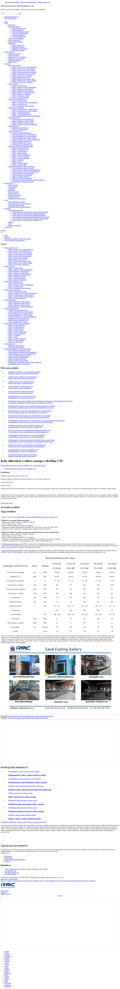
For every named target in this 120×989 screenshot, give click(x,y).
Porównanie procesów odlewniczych (19, 207)
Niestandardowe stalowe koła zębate (23, 181)
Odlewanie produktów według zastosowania (21, 166)
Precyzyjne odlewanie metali (66, 881)
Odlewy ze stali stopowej (19, 104)
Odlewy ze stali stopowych (20, 149)
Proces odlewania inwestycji (16, 202)
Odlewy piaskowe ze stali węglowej (22, 91)
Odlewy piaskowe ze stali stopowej (22, 89)
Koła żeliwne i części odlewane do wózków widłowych (28, 180)
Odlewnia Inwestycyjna (19, 28)
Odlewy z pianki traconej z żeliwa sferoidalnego (26, 116)
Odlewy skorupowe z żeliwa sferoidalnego (24, 102)
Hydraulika (11, 190)
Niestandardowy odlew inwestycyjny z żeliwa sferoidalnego (26, 437)
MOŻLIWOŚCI (9, 52)
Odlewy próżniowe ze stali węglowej (23, 121)
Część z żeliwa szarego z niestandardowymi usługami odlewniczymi (28, 432)
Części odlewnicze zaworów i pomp (22, 168)
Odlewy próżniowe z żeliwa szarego (23, 123)
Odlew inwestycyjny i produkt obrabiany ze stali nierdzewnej (26, 446)
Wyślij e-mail (5, 891)
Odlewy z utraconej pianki (16, 107)
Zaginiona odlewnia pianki (20, 33)
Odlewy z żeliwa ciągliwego (20, 156)
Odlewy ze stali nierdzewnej (20, 148)
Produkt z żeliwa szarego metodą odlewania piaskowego (29, 790)
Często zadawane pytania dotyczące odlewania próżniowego (30, 219)
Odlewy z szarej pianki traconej (21, 114)
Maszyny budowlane (14, 195)
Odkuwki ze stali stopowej (20, 129)
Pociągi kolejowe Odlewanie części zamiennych (26, 170)
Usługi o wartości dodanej (16, 38)
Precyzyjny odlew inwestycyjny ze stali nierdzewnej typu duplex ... (28, 412)
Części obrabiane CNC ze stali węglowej (24, 136)
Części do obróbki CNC (15, 131)
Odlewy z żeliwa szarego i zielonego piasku (24, 819)
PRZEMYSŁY (9, 183)
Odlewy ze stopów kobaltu (20, 163)
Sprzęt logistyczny (13, 197)
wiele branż (31, 550)
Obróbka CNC (12, 62)
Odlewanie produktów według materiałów (20, 146)
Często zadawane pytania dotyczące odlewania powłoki (28, 215)
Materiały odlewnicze (18, 47)
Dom (6, 21)
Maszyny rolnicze (13, 192)
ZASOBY (7, 208)
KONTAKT (8, 227)
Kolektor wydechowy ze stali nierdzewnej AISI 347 (23, 373)
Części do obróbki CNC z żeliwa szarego (24, 138)
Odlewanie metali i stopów (16, 205)
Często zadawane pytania (15, 210)
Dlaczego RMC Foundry (15, 42)
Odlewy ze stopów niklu (19, 165)
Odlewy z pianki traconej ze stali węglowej (25, 111)
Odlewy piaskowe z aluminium (21, 94)
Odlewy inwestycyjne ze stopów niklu (23, 79)
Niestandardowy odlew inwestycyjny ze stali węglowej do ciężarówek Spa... (31, 422)
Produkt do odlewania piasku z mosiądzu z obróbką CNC (25, 427)
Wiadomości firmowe (18, 50)
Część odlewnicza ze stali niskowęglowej (20, 393)
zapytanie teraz (5, 853)
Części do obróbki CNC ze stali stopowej (24, 134)
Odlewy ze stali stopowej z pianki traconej (24, 109)
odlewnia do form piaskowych (13, 544)
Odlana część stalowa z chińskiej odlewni (20, 383)
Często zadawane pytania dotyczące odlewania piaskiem (28, 213)
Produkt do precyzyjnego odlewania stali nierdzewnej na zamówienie (28, 417)
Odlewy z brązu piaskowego (20, 97)
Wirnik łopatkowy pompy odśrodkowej (20, 388)
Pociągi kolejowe (13, 193)
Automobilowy (12, 187)
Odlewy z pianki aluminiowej (21, 112)
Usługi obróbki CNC (51, 881)
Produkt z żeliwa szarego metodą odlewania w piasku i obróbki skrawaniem (30, 716)
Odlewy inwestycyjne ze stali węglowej (24, 70)
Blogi (6, 200)
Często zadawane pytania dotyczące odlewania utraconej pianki (31, 217)
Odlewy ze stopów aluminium (21, 158)
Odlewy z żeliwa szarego (19, 101)
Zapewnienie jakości (14, 40)
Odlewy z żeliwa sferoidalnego (21, 155)
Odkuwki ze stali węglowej (20, 128)
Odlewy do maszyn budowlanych (22, 178)
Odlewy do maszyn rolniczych (21, 176)
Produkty (7, 64)
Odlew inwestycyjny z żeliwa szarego (22, 797)
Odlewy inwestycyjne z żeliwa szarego (23, 74)
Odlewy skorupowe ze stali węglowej (23, 106)
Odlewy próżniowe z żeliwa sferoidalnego (24, 124)
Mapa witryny (5, 879)
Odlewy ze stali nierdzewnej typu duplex (24, 72)
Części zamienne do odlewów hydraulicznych (25, 171)
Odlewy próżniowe (14, 117)
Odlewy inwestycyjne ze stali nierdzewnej (24, 67)
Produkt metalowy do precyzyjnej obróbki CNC (22, 451)
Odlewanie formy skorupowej (17, 57)
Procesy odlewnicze (18, 45)
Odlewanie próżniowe (14, 60)
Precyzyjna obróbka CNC (44, 517)
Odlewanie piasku (13, 55)
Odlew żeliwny (28, 881)
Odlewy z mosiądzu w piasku (21, 96)
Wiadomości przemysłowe (20, 48)
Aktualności (11, 43)
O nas (6, 23)
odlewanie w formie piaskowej (27, 517)
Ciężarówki (11, 188)
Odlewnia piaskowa (18, 30)
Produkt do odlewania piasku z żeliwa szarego (22, 456)
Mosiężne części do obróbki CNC (22, 141)
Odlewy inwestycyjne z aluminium (22, 82)
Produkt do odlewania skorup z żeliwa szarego (26, 811)
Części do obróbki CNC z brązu (21, 143)
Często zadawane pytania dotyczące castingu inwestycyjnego (30, 212)
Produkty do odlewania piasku (10, 550)
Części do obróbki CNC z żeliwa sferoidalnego (26, 139)
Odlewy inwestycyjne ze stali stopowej (23, 69)
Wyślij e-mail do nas (7, 503)
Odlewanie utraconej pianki (16, 59)
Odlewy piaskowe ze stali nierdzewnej (23, 92)
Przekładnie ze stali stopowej (16, 198)
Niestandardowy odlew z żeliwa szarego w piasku (27, 775)
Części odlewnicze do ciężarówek (22, 175)
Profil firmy (11, 25)
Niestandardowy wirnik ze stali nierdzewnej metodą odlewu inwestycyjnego (30, 442)
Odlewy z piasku (13, 84)
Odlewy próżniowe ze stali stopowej (23, 119)
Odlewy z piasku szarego (19, 85)
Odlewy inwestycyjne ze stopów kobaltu (24, 80)
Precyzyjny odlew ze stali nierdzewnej (12, 881)
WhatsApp (4, 892)
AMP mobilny (14, 879)
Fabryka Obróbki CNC (19, 37)
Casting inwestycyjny (14, 53)
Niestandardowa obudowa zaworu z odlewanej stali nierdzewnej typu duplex (31, 407)
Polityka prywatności (14, 225)
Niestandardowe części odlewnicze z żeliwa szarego (27, 782)
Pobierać (10, 222)
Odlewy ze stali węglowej (19, 151)
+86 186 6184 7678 (10, 18)
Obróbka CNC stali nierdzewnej (21, 133)
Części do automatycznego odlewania (23, 173)
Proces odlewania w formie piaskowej (19, 203)
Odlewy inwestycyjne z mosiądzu (22, 75)
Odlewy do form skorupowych (17, 99)
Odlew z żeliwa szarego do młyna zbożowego (22, 378)
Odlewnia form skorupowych (20, 32)
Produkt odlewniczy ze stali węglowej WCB (21, 398)
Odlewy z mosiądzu (18, 160)
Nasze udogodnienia (14, 27)
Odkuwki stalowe (13, 126)
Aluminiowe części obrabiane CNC (22, 144)
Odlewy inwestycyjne (14, 65)
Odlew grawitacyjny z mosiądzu (85, 881)
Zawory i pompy (13, 185)
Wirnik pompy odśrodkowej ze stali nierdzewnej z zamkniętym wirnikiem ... (30, 403)
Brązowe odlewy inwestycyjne (21, 77)
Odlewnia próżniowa (18, 35)
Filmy (10, 224)
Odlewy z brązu (16, 161)
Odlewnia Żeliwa (39, 881)
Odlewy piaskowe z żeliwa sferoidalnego (24, 87)
